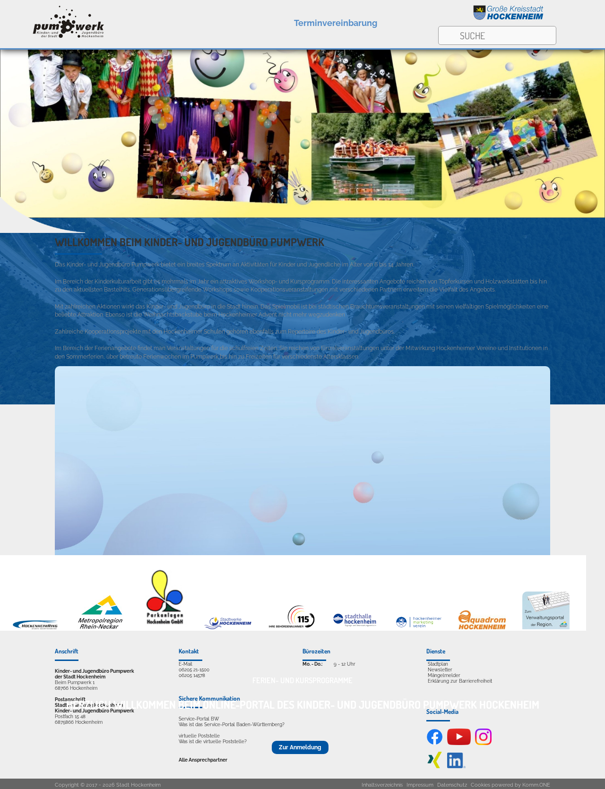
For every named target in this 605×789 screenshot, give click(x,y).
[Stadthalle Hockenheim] (355, 627)
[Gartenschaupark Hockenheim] (164, 627)
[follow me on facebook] (434, 743)
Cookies (480, 785)
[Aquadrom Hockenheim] (482, 627)
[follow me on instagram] (483, 743)
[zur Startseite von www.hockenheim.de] (508, 18)
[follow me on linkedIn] (456, 766)
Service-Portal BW (199, 718)
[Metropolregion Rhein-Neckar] (100, 627)
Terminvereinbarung (335, 23)
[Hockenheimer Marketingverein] (418, 627)
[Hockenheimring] (36, 627)
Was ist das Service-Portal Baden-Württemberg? (232, 724)
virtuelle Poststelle (199, 735)
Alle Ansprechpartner (203, 760)
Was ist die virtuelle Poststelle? (213, 741)
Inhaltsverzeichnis (382, 785)
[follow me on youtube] (459, 743)
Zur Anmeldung (300, 747)
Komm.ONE (536, 785)
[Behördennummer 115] (291, 627)
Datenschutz (452, 785)
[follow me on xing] (434, 766)
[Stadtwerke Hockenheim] (227, 627)
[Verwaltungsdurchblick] (546, 627)
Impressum (419, 785)
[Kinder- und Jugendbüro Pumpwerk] (53, 20)
